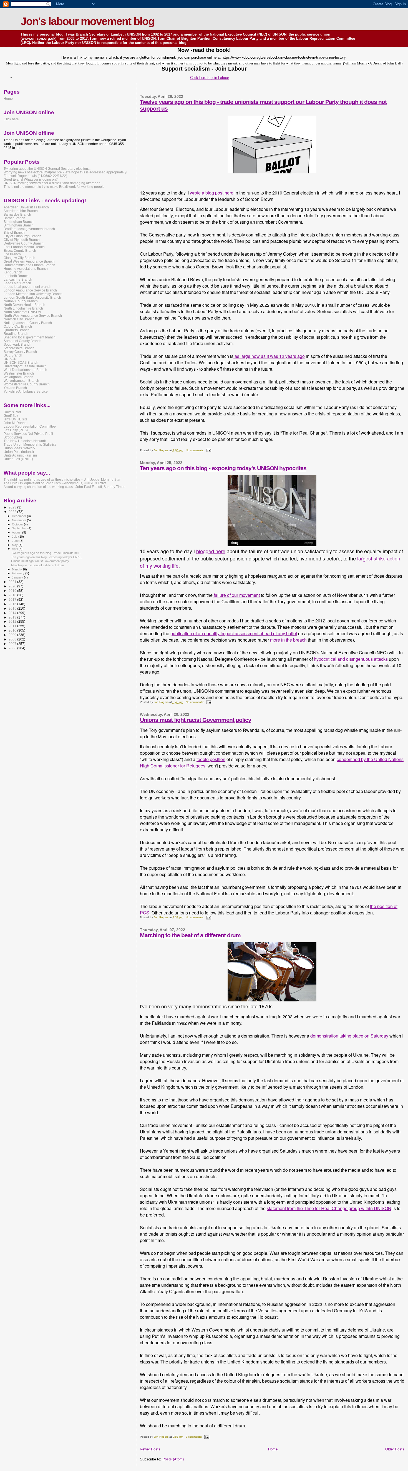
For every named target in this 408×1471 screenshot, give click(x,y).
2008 (13, 639)
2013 (13, 617)
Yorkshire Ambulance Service (26, 391)
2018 (13, 595)
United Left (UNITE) (18, 459)
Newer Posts (150, 1449)
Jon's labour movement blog (87, 21)
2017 (13, 599)
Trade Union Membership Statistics (30, 444)
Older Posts (394, 1449)
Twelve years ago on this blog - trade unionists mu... (46, 553)
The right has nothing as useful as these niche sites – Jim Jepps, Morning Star (62, 479)
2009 (13, 635)
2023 (13, 507)
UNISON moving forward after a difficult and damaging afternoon (52, 183)
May (15, 545)
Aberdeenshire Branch (21, 211)
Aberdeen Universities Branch (26, 207)
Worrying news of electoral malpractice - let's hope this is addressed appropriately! (65, 172)
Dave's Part (12, 412)
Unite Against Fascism (20, 455)
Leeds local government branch (27, 286)
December (19, 516)
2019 (13, 590)
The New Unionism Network (25, 441)
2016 (13, 604)
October (18, 524)
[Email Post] (208, 450)
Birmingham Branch (19, 221)
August (17, 532)
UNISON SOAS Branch (21, 362)
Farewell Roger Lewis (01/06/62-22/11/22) (35, 176)
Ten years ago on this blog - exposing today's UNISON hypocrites (223, 468)
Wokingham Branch (18, 377)
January (18, 577)
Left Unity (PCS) (16, 430)
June (15, 540)
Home (273, 1449)
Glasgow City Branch (19, 258)
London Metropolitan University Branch (33, 294)
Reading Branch (16, 333)
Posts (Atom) (173, 1459)
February (18, 573)
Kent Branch (13, 272)
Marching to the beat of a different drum (190, 935)
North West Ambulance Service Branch (33, 315)
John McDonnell (16, 423)
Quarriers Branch (16, 330)
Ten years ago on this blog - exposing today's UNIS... (47, 557)
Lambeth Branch (16, 276)
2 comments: (194, 1436)
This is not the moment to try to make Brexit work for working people (54, 186)
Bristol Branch (14, 232)
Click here (11, 119)
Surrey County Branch (20, 351)
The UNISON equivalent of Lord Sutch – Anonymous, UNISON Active (55, 483)
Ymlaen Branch (15, 388)
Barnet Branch (14, 218)
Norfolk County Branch (21, 301)
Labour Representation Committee (30, 426)
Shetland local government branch (30, 337)
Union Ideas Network (19, 448)
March (16, 569)
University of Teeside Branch (25, 366)
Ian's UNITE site (15, 419)
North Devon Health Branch (24, 304)
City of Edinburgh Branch (22, 236)
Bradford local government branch (29, 229)
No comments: (195, 450)
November (19, 520)
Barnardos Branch (17, 214)
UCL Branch (13, 355)
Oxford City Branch (18, 326)
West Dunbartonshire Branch (25, 370)
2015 (13, 608)
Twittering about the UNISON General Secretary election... (47, 168)
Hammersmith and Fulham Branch (29, 265)
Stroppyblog (13, 437)
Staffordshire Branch (19, 348)
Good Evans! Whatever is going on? (31, 179)
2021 (13, 582)
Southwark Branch (17, 344)
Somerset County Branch (22, 341)
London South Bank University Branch (32, 297)
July (15, 536)
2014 (13, 613)
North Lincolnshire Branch (23, 308)
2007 (13, 643)
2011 (13, 626)
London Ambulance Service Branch (30, 290)
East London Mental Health (24, 247)
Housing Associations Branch (26, 268)
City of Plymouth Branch (22, 239)
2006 (13, 648)
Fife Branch (12, 254)
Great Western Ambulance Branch (29, 261)
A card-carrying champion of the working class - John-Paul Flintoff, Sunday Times (64, 486)
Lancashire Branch (18, 279)
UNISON (10, 359)
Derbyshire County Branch (24, 243)
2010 (13, 630)
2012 (13, 621)
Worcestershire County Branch (27, 384)
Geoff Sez (11, 415)
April (15, 548)
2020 (13, 586)
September (19, 528)
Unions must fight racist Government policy (195, 720)
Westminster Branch (19, 373)
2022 (13, 511)
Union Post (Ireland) (19, 451)
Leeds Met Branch (17, 283)
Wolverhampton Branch (21, 380)
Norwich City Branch (19, 319)
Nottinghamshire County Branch (28, 323)
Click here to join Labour (209, 78)
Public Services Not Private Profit (28, 433)
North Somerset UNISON (22, 312)
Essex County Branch (20, 250)
